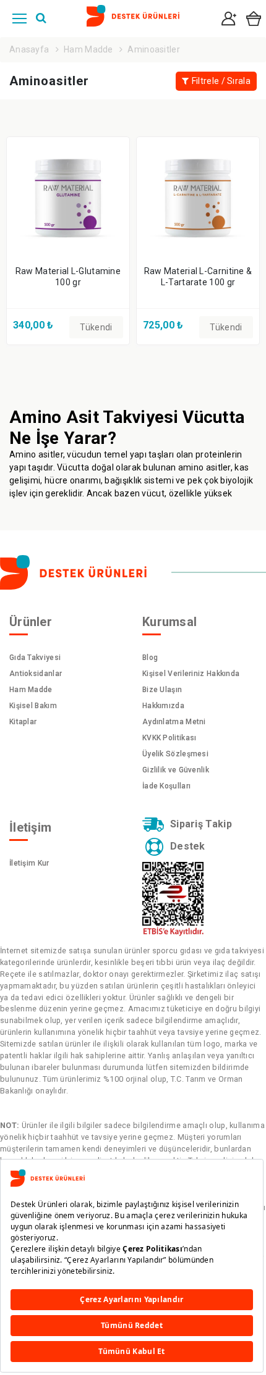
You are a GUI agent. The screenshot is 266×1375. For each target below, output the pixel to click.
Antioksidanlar (35, 673)
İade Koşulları (166, 786)
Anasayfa (29, 49)
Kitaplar (22, 721)
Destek (187, 846)
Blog (150, 657)
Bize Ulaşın (162, 689)
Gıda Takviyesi (35, 657)
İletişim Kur (29, 863)
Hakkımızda (163, 705)
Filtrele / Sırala (221, 81)
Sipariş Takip (201, 824)
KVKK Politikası (169, 737)
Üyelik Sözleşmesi (175, 754)
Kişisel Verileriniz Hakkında (190, 673)
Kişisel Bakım (33, 705)
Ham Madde (88, 49)
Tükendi (96, 327)
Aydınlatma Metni (174, 721)
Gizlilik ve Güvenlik (175, 770)
